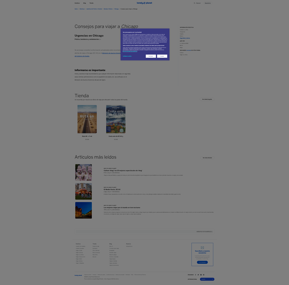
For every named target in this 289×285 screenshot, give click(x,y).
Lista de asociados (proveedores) (130, 51)
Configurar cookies (127, 56)
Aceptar (162, 56)
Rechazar (151, 56)
